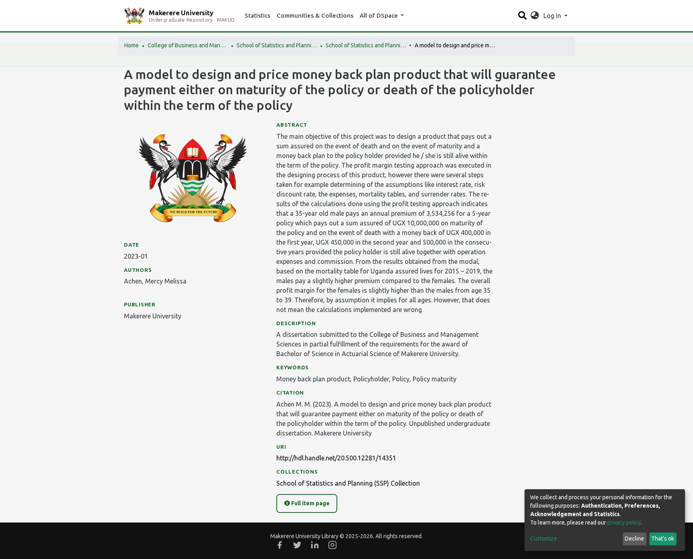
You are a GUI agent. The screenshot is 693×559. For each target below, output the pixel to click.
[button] (535, 15)
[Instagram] (332, 545)
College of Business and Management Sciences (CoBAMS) (188, 45)
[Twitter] (297, 545)
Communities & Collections (315, 15)
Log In (553, 15)
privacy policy (624, 522)
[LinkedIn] (314, 545)
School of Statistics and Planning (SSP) (277, 45)
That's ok (662, 538)
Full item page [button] (310, 503)
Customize (543, 538)
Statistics (257, 15)
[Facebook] (279, 545)
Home (131, 45)
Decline (634, 538)
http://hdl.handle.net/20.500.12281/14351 (336, 458)
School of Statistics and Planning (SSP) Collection (366, 45)
